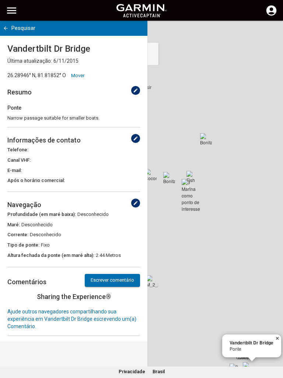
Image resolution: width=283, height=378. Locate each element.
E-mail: (14, 170)
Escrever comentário (112, 280)
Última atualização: (29, 61)
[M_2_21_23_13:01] (152, 281)
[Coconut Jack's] (151, 175)
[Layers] (270, 33)
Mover (77, 75)
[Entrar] (271, 15)
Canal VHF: (19, 160)
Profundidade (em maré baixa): (41, 214)
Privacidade (132, 371)
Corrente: (17, 234)
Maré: (13, 224)
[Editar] (135, 90)
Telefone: (17, 149)
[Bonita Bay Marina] (206, 139)
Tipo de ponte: (23, 245)
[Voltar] (5, 28)
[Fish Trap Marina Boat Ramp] (192, 177)
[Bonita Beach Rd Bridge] (169, 178)
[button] (273, 344)
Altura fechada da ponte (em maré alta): (50, 255)
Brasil (159, 371)
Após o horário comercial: (36, 180)
